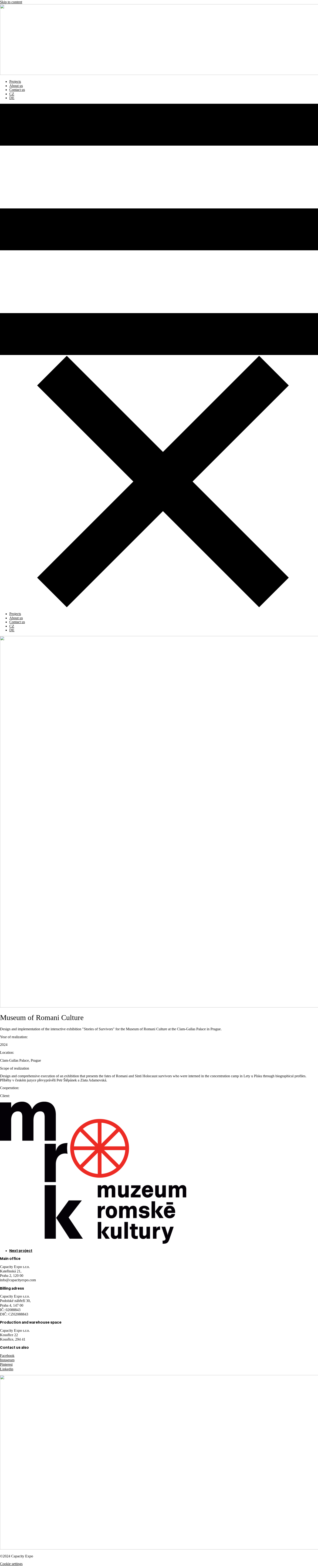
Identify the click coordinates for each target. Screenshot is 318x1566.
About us (16, 86)
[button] (159, 356)
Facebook (7, 1356)
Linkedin (6, 1369)
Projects (15, 82)
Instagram (7, 1360)
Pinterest (6, 1364)
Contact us (17, 90)
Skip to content (11, 2)
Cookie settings (11, 1564)
